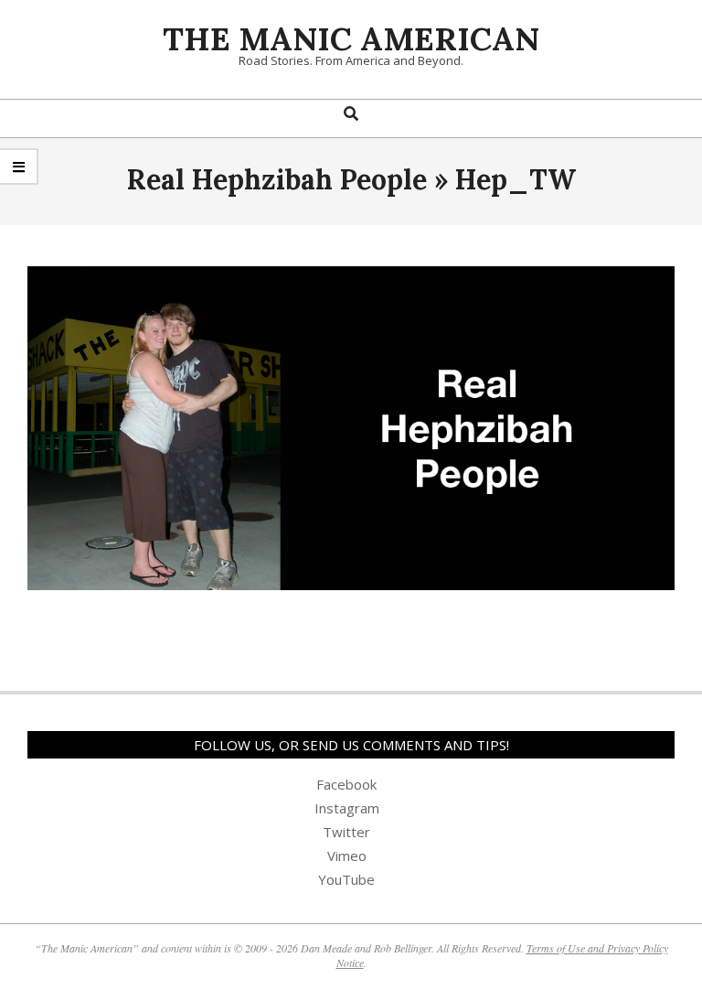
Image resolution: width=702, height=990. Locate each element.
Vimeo (347, 855)
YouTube (346, 879)
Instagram (346, 808)
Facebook (346, 784)
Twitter (346, 832)
